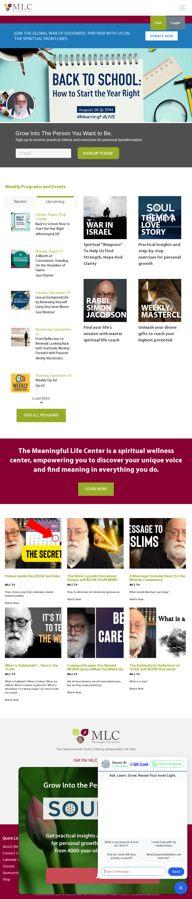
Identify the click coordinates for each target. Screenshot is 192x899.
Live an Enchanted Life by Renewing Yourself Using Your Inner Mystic (52, 302)
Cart (158, 23)
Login (175, 23)
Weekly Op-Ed (46, 380)
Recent (20, 202)
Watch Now (12, 603)
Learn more (96, 489)
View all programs (41, 415)
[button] (180, 887)
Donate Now (161, 36)
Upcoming (55, 202)
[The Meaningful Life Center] (18, 8)
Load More (41, 398)
